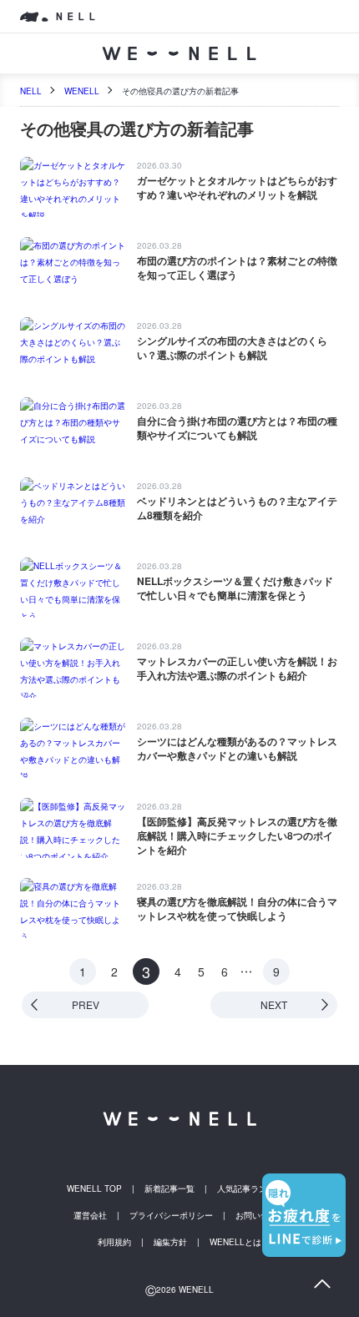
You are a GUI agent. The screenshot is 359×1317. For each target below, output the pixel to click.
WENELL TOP (94, 1188)
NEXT (273, 1004)
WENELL (81, 91)
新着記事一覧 (169, 1188)
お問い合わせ (260, 1215)
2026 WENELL (179, 1289)
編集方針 (170, 1242)
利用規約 (114, 1242)
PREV (85, 1004)
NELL (31, 91)
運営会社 (90, 1215)
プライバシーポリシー (171, 1215)
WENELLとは (235, 1242)
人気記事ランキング (254, 1188)
